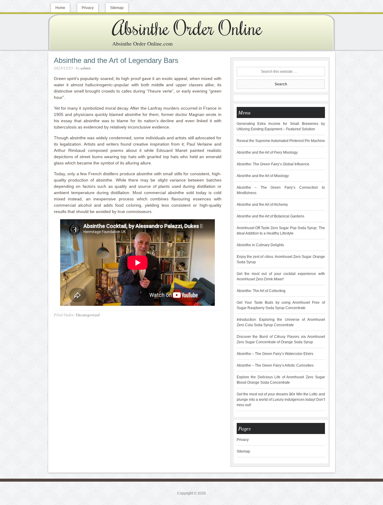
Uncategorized (88, 314)
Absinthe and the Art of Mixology (263, 176)
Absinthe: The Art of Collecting (261, 291)
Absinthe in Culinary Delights (260, 245)
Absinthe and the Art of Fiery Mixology (267, 152)
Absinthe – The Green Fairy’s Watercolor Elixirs (275, 354)
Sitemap (243, 451)
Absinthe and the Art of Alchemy (262, 204)
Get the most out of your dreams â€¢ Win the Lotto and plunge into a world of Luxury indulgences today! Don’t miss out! (281, 399)
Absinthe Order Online (187, 27)
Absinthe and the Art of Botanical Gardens (270, 216)
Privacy (243, 440)
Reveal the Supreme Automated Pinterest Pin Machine (281, 141)
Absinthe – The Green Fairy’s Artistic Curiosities (275, 365)
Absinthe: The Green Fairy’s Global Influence (273, 164)
